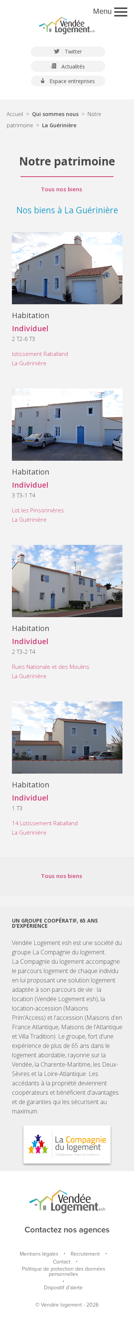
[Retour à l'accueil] (67, 22)
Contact (61, 1262)
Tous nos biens (61, 189)
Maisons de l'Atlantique (91, 1027)
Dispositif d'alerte (63, 1288)
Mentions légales (39, 1254)
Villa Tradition (36, 1036)
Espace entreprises (71, 81)
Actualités (72, 66)
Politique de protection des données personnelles (63, 1271)
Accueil (15, 114)
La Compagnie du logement (68, 952)
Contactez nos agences (67, 1230)
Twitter (72, 51)
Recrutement (85, 1254)
